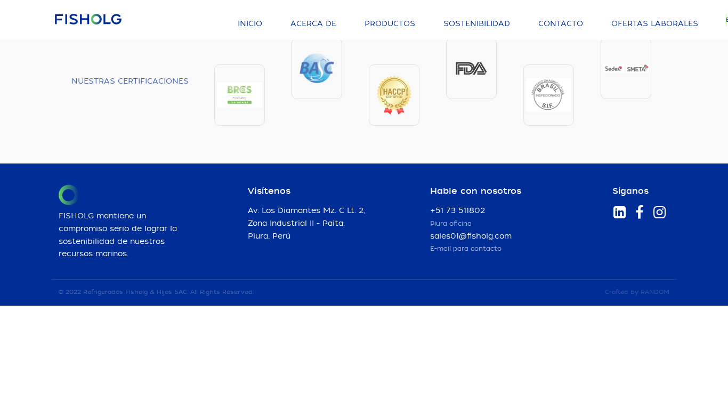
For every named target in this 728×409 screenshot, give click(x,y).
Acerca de (313, 24)
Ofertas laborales (654, 24)
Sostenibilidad (476, 24)
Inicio (250, 24)
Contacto (560, 24)
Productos (390, 24)
